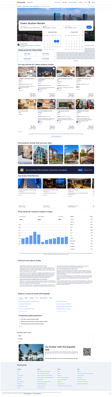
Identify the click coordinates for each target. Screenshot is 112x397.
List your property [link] (20, 375)
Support (80, 2)
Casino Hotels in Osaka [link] (22, 306)
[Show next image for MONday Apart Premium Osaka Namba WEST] (54, 72)
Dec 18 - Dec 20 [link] (45, 59)
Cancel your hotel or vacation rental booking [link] (85, 373)
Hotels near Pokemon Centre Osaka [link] (63, 303)
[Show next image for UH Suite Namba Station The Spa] (73, 72)
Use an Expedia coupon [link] (81, 379)
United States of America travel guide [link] (43, 371)
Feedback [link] (19, 387)
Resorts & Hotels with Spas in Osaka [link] (63, 308)
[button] (50, 38)
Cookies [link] (58, 373)
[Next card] (93, 193)
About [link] (18, 371)
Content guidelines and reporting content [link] (64, 385)
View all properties (56, 136)
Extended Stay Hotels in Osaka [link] (24, 303)
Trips (86, 2)
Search (89, 27)
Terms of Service (37, 393)
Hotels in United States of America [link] (43, 373)
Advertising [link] (19, 383)
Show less (21, 90)
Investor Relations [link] (20, 381)
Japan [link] (31, 6)
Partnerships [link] (19, 377)
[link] (35, 68)
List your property (73, 2)
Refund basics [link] (79, 377)
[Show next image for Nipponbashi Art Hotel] (73, 104)
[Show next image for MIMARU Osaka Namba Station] (35, 72)
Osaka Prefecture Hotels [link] (61, 311)
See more (20, 131)
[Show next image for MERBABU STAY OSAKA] (93, 104)
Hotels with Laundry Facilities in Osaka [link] (64, 306)
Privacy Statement (27, 393)
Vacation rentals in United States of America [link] (44, 375)
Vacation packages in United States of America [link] (45, 377)
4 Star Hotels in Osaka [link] (22, 311)
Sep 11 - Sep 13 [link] (27, 55)
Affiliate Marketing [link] (20, 385)
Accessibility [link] (59, 381)
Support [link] (78, 371)
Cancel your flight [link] (80, 375)
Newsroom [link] (19, 379)
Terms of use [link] (59, 375)
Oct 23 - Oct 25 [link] (45, 55)
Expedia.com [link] (19, 6)
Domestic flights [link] (40, 379)
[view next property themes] (94, 154)
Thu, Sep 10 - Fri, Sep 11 (50, 27)
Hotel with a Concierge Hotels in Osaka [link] (26, 308)
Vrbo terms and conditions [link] (62, 379)
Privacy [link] (58, 371)
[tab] (21, 297)
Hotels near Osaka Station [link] (61, 301)
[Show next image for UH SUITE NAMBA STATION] (54, 104)
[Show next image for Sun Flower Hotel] (35, 104)
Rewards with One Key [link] (41, 385)
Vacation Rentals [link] (26, 6)
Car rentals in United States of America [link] (44, 381)
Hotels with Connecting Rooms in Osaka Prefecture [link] (28, 301)
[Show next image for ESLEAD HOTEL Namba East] (93, 72)
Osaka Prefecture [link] (36, 6)
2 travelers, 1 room (71, 27)
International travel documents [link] (82, 381)
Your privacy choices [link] (60, 383)
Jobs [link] (18, 373)
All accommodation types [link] (41, 383)
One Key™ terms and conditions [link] (62, 377)
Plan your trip (92, 6)
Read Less (21, 195)
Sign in (93, 2)
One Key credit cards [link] (41, 387)
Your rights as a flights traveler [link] (82, 383)
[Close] (109, 393)
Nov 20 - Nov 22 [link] (27, 59)
